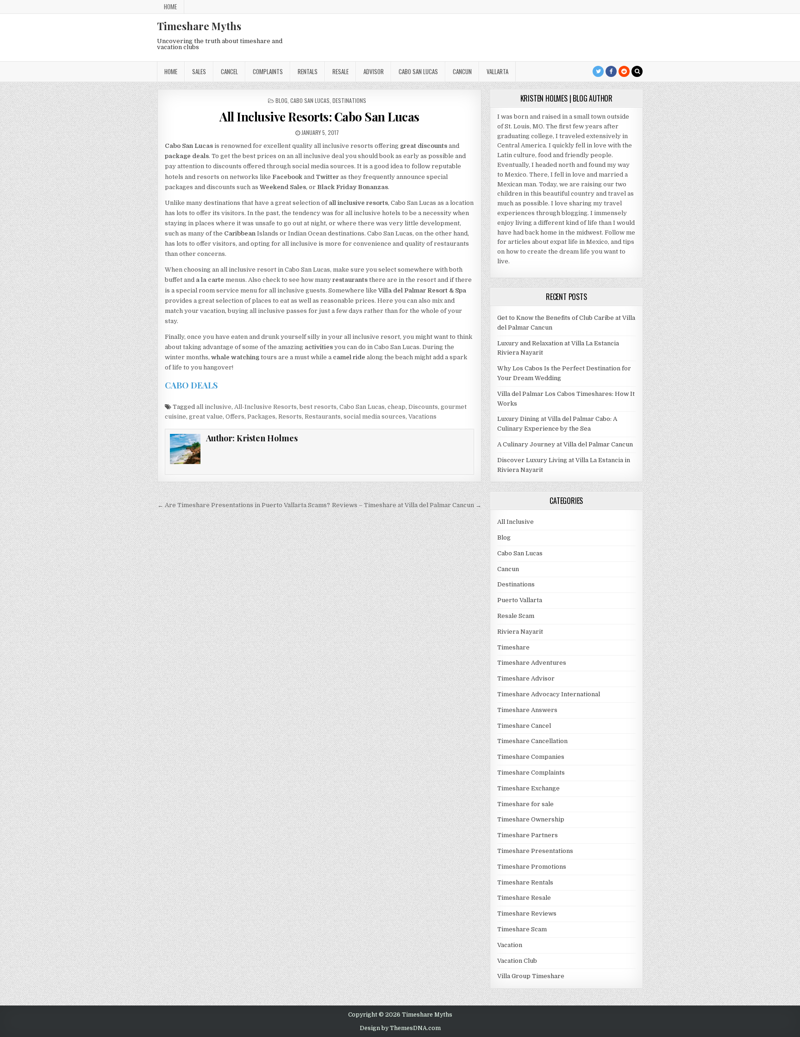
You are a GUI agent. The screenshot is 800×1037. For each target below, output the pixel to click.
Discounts (423, 406)
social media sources (375, 416)
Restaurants (323, 416)
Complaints (268, 71)
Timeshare (513, 647)
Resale (340, 71)
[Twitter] (598, 71)
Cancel (229, 71)
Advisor (373, 71)
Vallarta (497, 71)
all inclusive (213, 406)
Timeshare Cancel (524, 725)
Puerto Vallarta (519, 600)
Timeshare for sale (525, 804)
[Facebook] (611, 71)
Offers (234, 416)
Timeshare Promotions (531, 866)
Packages (261, 416)
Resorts (290, 416)
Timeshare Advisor (526, 678)
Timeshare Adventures (531, 662)
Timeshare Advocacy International (548, 694)
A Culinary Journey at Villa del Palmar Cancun (565, 444)
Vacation (509, 945)
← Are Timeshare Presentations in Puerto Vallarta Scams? (243, 505)
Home (170, 6)
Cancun (462, 71)
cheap (397, 406)
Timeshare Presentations (535, 850)
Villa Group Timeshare (530, 976)
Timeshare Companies (530, 756)
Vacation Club (517, 960)
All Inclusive (515, 521)
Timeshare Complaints (531, 772)
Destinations (349, 100)
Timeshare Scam (522, 929)
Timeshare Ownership (530, 819)
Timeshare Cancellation (532, 741)
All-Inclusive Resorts (265, 406)
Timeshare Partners (527, 835)
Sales (199, 71)
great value (206, 416)
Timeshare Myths (199, 26)
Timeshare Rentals (525, 882)
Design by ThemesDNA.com (400, 1028)
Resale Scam (515, 615)
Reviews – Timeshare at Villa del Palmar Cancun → (406, 505)
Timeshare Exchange (528, 788)
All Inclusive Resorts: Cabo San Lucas (319, 116)
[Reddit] (624, 71)
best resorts (318, 406)
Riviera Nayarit (520, 631)
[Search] (637, 71)
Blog (281, 100)
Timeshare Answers (527, 709)
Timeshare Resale (524, 897)
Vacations (422, 416)
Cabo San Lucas (418, 71)
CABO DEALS (191, 385)
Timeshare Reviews (526, 913)
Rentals (308, 71)
